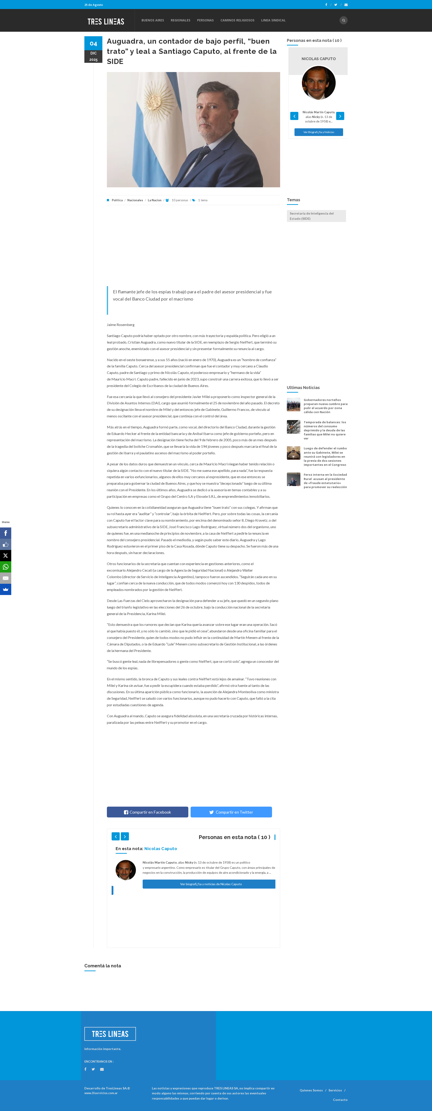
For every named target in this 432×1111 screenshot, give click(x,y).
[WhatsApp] (5, 566)
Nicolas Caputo (156, 848)
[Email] (5, 578)
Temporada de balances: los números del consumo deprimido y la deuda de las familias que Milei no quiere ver (325, 430)
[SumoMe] (5, 589)
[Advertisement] (193, 247)
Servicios (335, 1090)
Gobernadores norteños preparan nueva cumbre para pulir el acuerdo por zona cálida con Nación (326, 406)
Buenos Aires (153, 20)
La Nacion (155, 200)
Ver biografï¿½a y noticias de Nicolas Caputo (207, 884)
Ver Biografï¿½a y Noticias (317, 132)
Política (117, 200)
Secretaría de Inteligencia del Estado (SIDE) (312, 215)
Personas (205, 20)
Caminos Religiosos (237, 20)
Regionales (180, 20)
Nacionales (135, 200)
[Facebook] (328, 4)
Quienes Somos (311, 1090)
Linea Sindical (273, 20)
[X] (5, 555)
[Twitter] (338, 4)
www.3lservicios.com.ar (101, 1093)
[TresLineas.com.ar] (109, 20)
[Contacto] (346, 4)
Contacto (340, 1100)
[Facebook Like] (5, 544)
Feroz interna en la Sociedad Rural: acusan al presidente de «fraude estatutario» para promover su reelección (325, 481)
